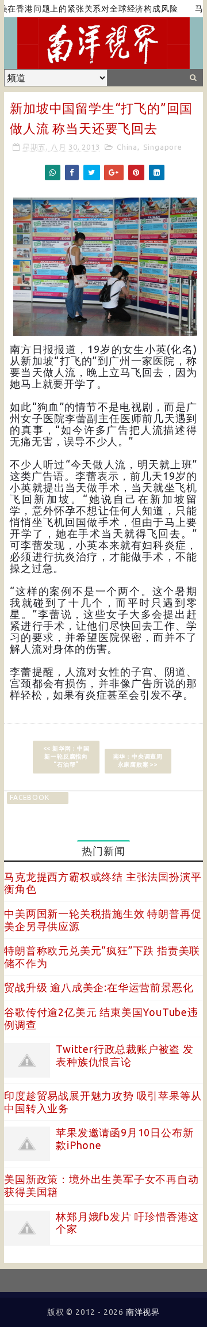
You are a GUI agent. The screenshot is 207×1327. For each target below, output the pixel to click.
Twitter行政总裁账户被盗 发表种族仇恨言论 (125, 1055)
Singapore (162, 147)
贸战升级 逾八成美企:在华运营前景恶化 (98, 987)
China (127, 147)
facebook (29, 797)
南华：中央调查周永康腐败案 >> (138, 760)
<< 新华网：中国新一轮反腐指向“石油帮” (66, 756)
